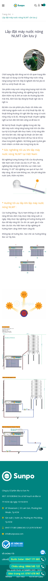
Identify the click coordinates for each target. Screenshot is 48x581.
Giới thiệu (20, 577)
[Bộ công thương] (13, 544)
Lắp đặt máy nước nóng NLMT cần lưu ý (24, 33)
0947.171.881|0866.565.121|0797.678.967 (23, 527)
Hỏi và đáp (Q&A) (36, 577)
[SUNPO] (22, 477)
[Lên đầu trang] (27, 546)
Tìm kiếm (8, 577)
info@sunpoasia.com (14, 534)
